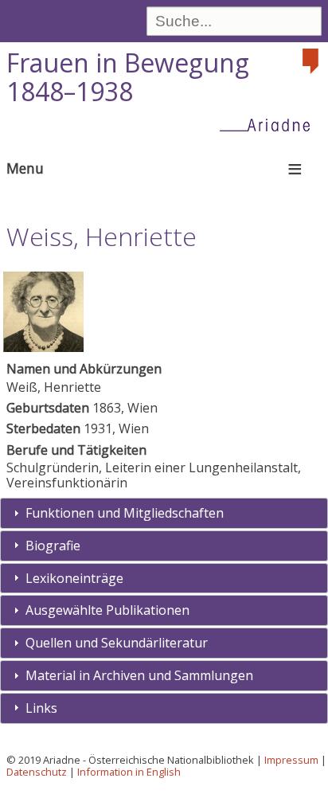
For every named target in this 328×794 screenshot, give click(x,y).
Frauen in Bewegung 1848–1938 (127, 77)
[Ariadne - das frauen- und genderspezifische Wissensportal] (270, 124)
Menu (25, 168)
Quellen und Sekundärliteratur (116, 642)
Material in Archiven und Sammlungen (139, 675)
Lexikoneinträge (74, 578)
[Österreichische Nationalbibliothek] (312, 61)
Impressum (291, 760)
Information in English (129, 772)
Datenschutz (36, 772)
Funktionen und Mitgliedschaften (124, 513)
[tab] (164, 513)
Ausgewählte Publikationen (107, 610)
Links (41, 708)
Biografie (52, 545)
